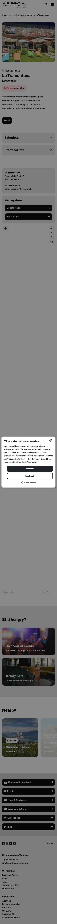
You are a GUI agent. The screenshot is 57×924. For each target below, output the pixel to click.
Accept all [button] (30, 468)
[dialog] (28, 461)
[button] (28, 482)
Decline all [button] (29, 476)
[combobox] (50, 440)
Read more (31, 462)
